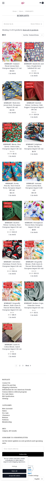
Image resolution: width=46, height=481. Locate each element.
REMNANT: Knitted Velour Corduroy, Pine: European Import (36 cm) (12, 225)
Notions (5, 417)
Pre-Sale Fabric (8, 394)
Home (15, 11)
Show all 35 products (30, 30)
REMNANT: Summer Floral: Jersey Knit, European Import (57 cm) (12, 66)
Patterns (5, 420)
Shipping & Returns (9, 387)
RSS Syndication (8, 396)
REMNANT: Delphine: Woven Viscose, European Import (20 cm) (34, 146)
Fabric (21, 11)
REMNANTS (29, 11)
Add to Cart (12, 58)
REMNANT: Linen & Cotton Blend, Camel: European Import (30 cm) (12, 347)
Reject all (14, 471)
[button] (23, 24)
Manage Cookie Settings (30, 475)
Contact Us (6, 383)
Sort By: (25, 35)
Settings (14, 466)
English (37, 479)
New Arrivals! (7, 409)
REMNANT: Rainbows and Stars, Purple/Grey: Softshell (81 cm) (34, 66)
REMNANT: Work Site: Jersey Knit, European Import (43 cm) (12, 105)
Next (27, 366)
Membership (7, 422)
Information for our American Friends (16, 390)
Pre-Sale (5, 413)
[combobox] (38, 479)
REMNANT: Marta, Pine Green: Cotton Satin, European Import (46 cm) (12, 146)
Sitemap (5, 398)
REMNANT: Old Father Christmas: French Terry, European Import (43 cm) (12, 264)
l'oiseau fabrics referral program (14, 392)
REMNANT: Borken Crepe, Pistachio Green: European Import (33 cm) (34, 305)
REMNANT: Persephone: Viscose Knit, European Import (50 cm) (34, 225)
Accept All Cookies (14, 476)
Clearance (6, 415)
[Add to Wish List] (19, 47)
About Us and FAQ (9, 385)
